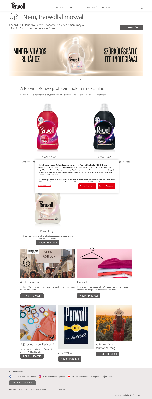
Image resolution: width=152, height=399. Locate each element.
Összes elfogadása (106, 186)
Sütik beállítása (44, 186)
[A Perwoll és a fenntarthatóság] (114, 334)
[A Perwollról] (76, 334)
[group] (76, 48)
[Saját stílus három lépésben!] (38, 334)
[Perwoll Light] (47, 210)
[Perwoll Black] (104, 135)
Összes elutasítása (87, 186)
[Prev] (6, 44)
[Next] (146, 44)
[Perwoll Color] (47, 135)
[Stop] (76, 80)
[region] (77, 176)
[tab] (80, 79)
